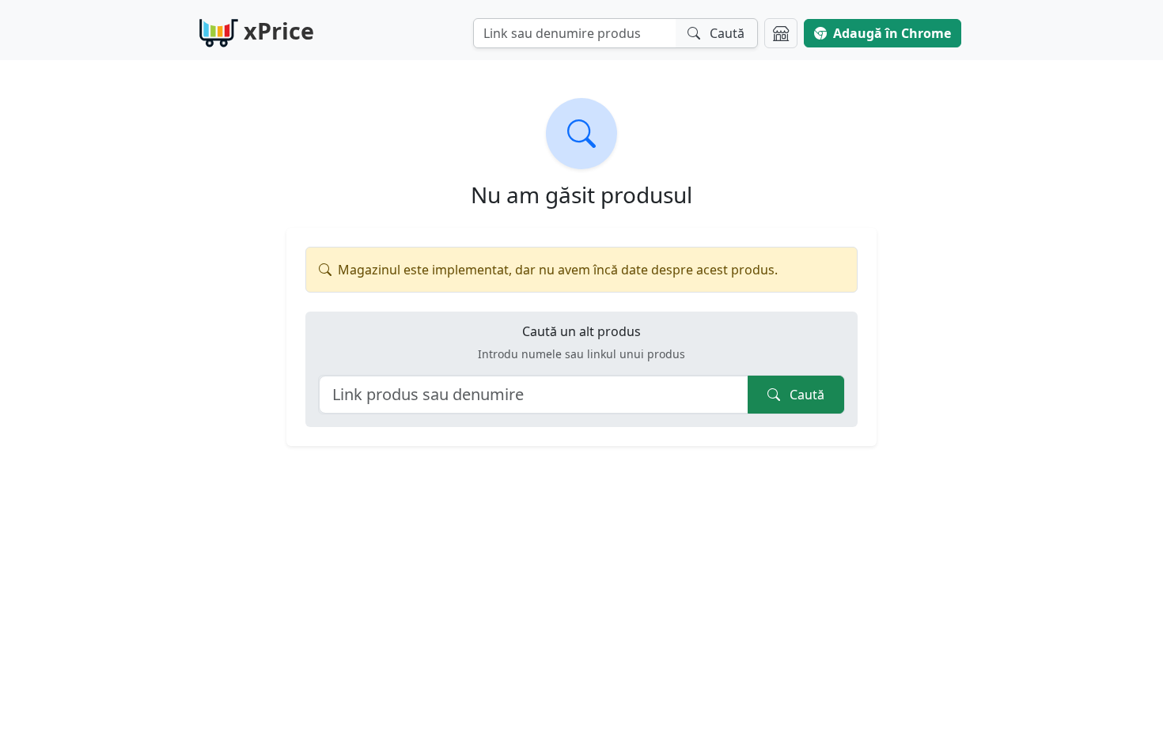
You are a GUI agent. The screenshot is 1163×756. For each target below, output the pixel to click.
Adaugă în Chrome (892, 33)
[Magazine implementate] (780, 33)
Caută (805, 394)
